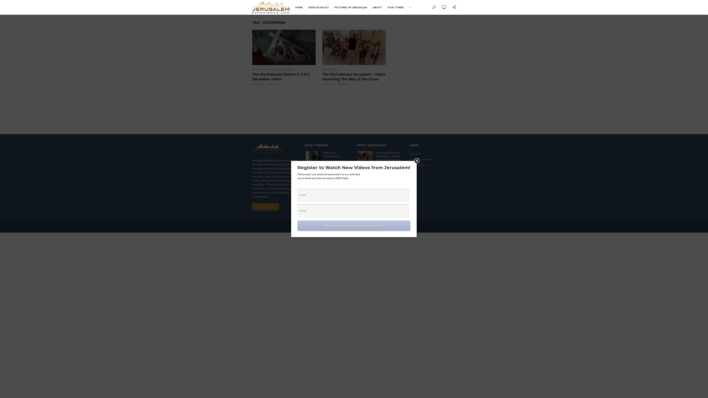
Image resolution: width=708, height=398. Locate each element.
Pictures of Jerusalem (350, 7)
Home (299, 7)
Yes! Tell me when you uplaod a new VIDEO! (353, 225)
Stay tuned (396, 7)
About (377, 7)
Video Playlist (318, 7)
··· (410, 7)
